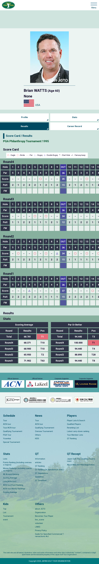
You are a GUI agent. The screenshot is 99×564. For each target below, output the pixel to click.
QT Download (40, 480)
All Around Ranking (11, 474)
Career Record (74, 126)
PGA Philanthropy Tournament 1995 (26, 141)
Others (38, 435)
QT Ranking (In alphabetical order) (49, 469)
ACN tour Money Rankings (14, 489)
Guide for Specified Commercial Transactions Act (49, 535)
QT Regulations (41, 473)
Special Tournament (11, 442)
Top (4, 509)
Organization (40, 512)
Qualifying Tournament (12, 431)
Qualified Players (74, 424)
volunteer (39, 523)
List (4, 512)
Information (40, 459)
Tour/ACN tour (9, 428)
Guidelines (39, 477)
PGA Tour (7, 435)
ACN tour (7, 424)
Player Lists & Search (76, 420)
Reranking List (73, 428)
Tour (5, 420)
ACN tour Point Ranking (13, 485)
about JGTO (40, 509)
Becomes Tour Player (44, 516)
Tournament (8, 516)
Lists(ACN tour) (9, 481)
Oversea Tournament (44, 431)
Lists (5, 459)
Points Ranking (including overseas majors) (17, 463)
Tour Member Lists (75, 435)
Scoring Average (10, 478)
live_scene (39, 519)
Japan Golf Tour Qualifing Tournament (81, 460)
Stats (74, 117)
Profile (24, 117)
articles (38, 462)
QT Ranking (72, 438)
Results (24, 126)
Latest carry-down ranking (78, 431)
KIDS (37, 438)
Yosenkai (7, 438)
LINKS (37, 527)
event (5, 519)
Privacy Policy (41, 530)
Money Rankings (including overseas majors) (17, 469)
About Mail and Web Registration (81, 465)
